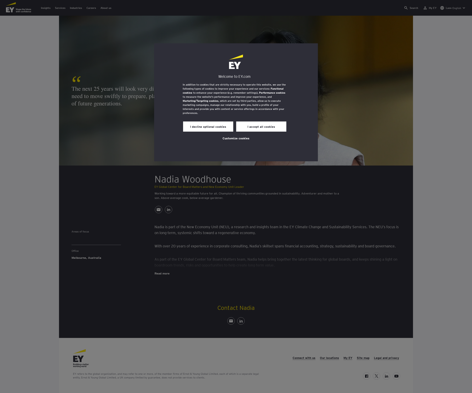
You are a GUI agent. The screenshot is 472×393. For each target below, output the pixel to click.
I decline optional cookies (208, 126)
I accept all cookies (261, 126)
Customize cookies (236, 138)
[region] (236, 102)
